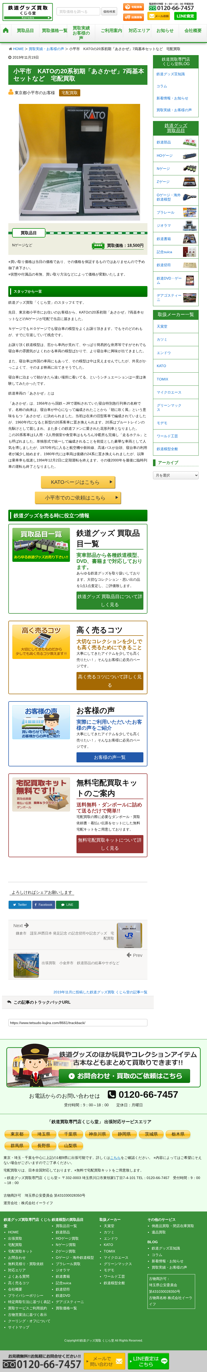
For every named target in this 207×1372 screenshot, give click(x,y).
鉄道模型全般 (167, 449)
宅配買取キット (20, 1251)
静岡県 (124, 1134)
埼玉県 (43, 1134)
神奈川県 (97, 1134)
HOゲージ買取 (67, 1238)
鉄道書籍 (164, 239)
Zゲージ (163, 182)
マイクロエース (169, 392)
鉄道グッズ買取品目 (176, 128)
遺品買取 (159, 1232)
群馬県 (17, 1145)
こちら (115, 1158)
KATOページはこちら (75, 482)
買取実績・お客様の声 (46, 49)
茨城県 (151, 1134)
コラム (162, 86)
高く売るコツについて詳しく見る (110, 680)
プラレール (165, 212)
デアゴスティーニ (169, 297)
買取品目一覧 (66, 1226)
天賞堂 (162, 326)
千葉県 (70, 1134)
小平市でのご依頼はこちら (75, 497)
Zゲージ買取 (66, 1251)
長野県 (43, 1145)
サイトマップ (18, 1327)
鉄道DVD (63, 1295)
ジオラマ (164, 225)
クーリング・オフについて (29, 1321)
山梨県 (70, 1145)
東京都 (17, 1134)
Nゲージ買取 (66, 1245)
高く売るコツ (18, 1283)
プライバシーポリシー (25, 1295)
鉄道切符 (164, 265)
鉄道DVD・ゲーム (169, 280)
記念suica (164, 252)
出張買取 (15, 1238)
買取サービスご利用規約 (27, 1308)
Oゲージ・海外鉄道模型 (169, 197)
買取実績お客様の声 (81, 33)
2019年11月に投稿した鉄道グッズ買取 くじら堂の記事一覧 (100, 992)
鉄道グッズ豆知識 (171, 74)
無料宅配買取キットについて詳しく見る (110, 844)
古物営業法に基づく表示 (27, 1315)
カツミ (162, 339)
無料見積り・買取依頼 (25, 1264)
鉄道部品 (164, 142)
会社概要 (193, 30)
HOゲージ (165, 155)
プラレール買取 (68, 1264)
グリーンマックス (169, 407)
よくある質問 (18, 1276)
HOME (18, 49)
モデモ (162, 423)
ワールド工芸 (167, 436)
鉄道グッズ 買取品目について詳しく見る (109, 600)
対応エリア (139, 30)
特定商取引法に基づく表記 (29, 1302)
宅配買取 (15, 1245)
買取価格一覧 (66, 1308)
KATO (161, 366)
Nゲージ (163, 169)
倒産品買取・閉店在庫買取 (173, 1226)
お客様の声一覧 (110, 757)
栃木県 (178, 1134)
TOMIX (162, 379)
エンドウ (164, 353)
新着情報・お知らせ (172, 98)
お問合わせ (17, 1258)
